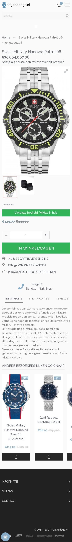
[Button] (67, 4)
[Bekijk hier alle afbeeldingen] (67, 71)
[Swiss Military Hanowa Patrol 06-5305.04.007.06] (10, 187)
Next (67, 121)
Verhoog (46, 235)
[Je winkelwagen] (59, 6)
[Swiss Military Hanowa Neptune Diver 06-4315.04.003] (16, 396)
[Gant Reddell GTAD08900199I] (49, 393)
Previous (5, 121)
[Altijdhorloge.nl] (16, 5)
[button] (6, 235)
